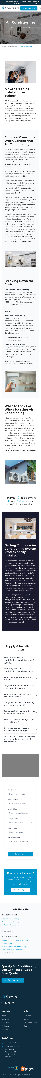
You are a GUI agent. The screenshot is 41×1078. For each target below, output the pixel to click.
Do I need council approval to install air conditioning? (18, 729)
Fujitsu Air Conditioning (10, 925)
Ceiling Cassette (8, 944)
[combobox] (20, 822)
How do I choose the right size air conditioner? (19, 720)
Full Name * (12, 790)
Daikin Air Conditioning (10, 922)
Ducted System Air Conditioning (14, 947)
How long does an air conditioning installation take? (19, 669)
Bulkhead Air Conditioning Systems (15, 940)
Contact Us (36, 2)
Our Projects (6, 1023)
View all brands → (7, 931)
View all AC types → (8, 953)
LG (3, 928)
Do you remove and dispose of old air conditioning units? (19, 686)
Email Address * (13, 809)
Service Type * (13, 818)
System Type (12, 828)
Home (4, 47)
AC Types (27, 1016)
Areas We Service (30, 1023)
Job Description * (14, 837)
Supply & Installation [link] (26, 47)
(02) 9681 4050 (14, 980)
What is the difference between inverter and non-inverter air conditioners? (19, 739)
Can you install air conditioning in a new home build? (19, 703)
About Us (5, 1019)
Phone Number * (13, 799)
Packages (5, 1026)
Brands (26, 1019)
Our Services (12, 47)
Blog (25, 1026)
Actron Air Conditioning (10, 919)
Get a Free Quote (20, 890)
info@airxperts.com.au (13, 1046)
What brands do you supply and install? (19, 678)
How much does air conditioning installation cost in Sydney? (19, 660)
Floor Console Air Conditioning (13, 950)
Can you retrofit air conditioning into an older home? (19, 712)
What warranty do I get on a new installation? (17, 695)
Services (5, 1029)
